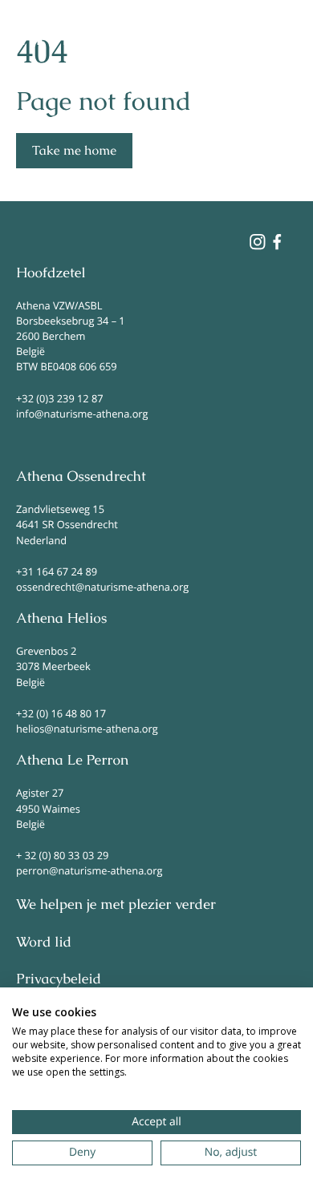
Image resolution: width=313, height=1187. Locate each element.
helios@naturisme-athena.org (87, 728)
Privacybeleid (58, 979)
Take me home (74, 150)
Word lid (43, 942)
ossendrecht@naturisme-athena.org (102, 586)
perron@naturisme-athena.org (89, 870)
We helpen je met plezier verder (116, 905)
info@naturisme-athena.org (82, 413)
